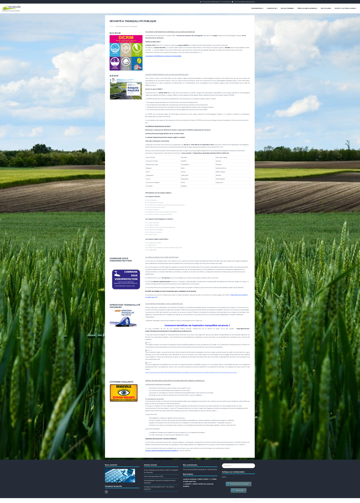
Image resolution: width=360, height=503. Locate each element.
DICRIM (227, 47)
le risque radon (152, 250)
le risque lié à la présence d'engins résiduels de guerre (164, 247)
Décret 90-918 (159, 47)
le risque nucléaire (153, 225)
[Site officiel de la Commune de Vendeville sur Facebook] (106, 491)
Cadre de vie (272, 8)
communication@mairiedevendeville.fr (244, 1)
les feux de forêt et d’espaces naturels (159, 214)
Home (111, 26)
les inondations (152, 200)
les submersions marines (155, 202)
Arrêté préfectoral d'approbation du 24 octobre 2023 (164, 133)
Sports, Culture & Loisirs (345, 8)
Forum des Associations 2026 (153, 476)
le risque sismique (153, 209)
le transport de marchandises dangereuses (161, 227)
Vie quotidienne (287, 8)
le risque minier (152, 234)
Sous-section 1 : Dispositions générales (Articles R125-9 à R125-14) (205, 153)
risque (215, 35)
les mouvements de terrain (156, 207)
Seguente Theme (237, 500)
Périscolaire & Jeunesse (307, 8)
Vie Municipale (257, 8)
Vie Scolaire (326, 8)
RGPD (224, 477)
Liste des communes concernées (157, 141)
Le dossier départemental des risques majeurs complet (165, 137)
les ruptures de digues (154, 232)
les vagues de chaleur (154, 243)
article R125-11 (164, 93)
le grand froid (151, 245)
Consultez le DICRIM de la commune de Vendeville (163, 56)
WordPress (252, 500)
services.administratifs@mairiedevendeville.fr (161, 450)
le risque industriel (153, 223)
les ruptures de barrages (155, 230)
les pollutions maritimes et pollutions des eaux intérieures (166, 205)
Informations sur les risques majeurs (158, 193)
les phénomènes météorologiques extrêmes (162, 212)
